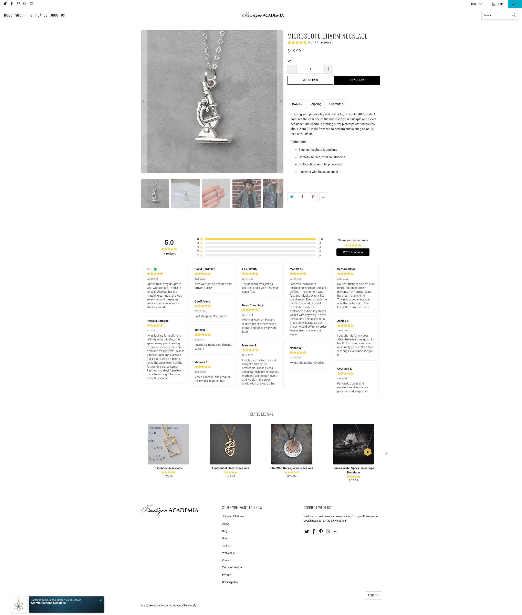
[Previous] (143, 101)
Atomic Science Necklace (48, 599)
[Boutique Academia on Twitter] (5, 4)
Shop (19, 15)
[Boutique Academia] (263, 15)
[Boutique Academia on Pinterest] (18, 4)
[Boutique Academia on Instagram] (25, 4)
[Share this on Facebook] (302, 196)
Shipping (315, 104)
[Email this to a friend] (323, 196)
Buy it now (357, 80)
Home (8, 15)
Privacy (226, 574)
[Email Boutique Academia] (31, 4)
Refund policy (230, 582)
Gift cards (39, 15)
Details (297, 104)
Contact (226, 560)
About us (57, 15)
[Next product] (386, 453)
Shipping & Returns (233, 516)
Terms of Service (232, 567)
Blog (224, 531)
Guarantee (336, 104)
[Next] (280, 101)
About (225, 523)
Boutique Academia (161, 605)
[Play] (212, 101)
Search (226, 545)
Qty (290, 60)
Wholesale (228, 552)
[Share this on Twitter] (292, 196)
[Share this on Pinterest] (313, 196)
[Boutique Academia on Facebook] (11, 4)
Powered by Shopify (184, 605)
